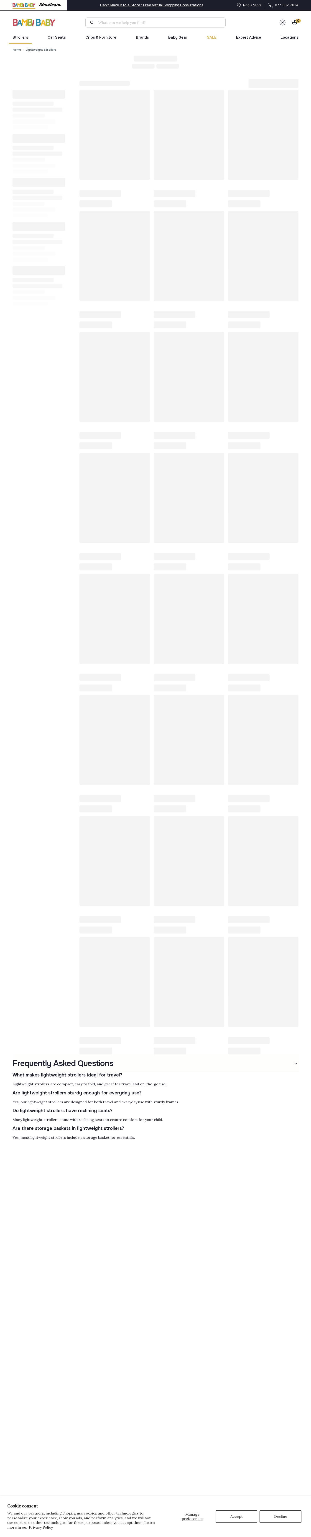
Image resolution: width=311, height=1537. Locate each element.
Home (17, 50)
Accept (236, 1516)
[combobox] (157, 22)
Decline (280, 1516)
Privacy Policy (41, 1527)
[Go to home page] (34, 22)
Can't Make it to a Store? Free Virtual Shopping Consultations (151, 5)
